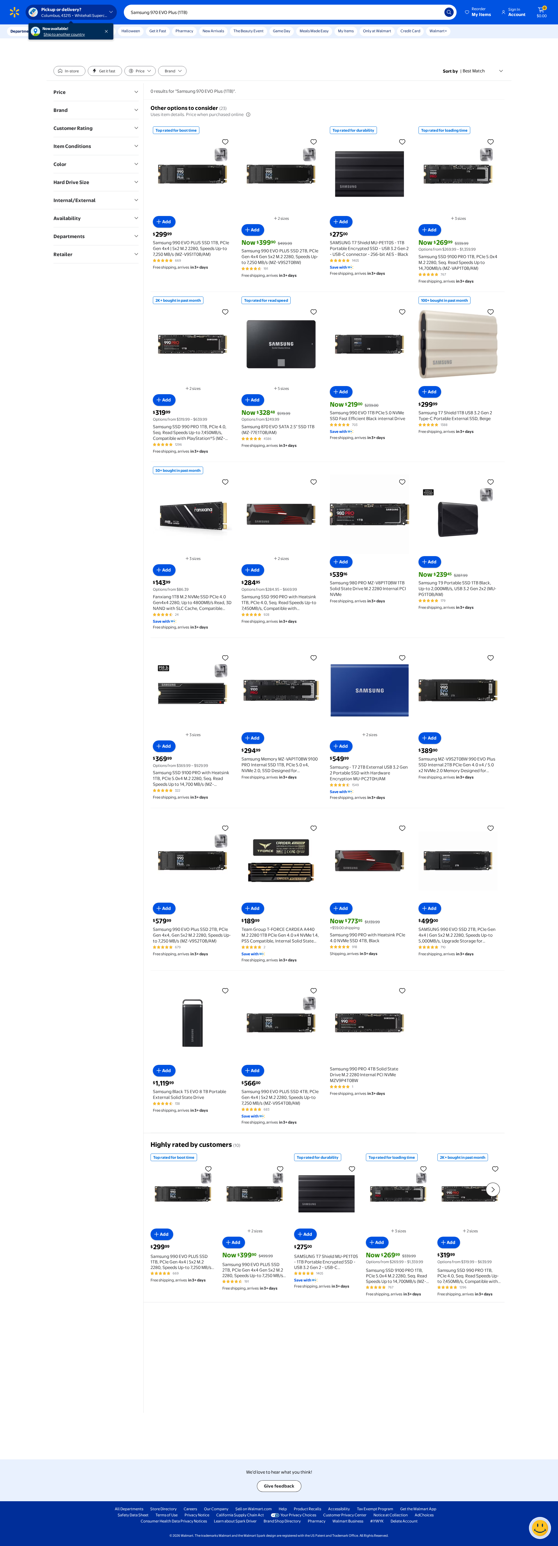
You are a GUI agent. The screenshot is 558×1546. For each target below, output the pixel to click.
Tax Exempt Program (375, 1508)
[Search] (449, 12)
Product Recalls (307, 1508)
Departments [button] (22, 31)
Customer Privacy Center (344, 1515)
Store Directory (163, 1508)
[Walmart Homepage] (14, 12)
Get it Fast (157, 30)
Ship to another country (64, 34)
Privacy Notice (197, 1515)
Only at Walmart (377, 30)
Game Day (281, 30)
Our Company (216, 1508)
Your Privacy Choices (298, 1515)
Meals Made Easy (314, 30)
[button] (478, 12)
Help (283, 1508)
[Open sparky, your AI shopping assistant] (540, 1528)
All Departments (129, 1508)
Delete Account (404, 1521)
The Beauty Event (248, 30)
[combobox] (290, 12)
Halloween (130, 30)
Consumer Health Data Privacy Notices (174, 1521)
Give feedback (279, 1486)
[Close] (107, 31)
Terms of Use (166, 1515)
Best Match (474, 71)
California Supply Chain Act (240, 1515)
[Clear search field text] (436, 12)
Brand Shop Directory (282, 1521)
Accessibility (339, 1508)
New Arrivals (213, 30)
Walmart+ (438, 30)
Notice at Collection (390, 1515)
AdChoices (424, 1515)
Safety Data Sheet (133, 1515)
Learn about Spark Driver (235, 1521)
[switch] (69, 71)
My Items (346, 30)
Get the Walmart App (418, 1508)
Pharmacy (184, 30)
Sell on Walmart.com (253, 1508)
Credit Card (410, 30)
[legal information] (248, 114)
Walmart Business (347, 1521)
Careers (190, 1508)
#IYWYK (377, 1521)
